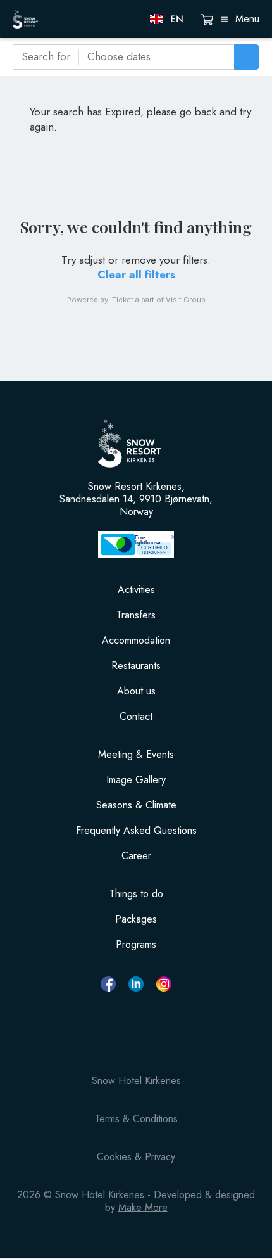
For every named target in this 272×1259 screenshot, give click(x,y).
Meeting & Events (136, 754)
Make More (143, 1207)
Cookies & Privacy (136, 1157)
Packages (136, 919)
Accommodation (136, 640)
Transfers (136, 615)
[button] (167, 19)
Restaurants (136, 666)
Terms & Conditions (136, 1119)
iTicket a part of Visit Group (158, 299)
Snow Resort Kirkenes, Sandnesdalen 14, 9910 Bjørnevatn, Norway (136, 499)
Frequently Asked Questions (136, 830)
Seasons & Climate (136, 805)
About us (136, 691)
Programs (136, 944)
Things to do (136, 894)
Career (136, 856)
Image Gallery (136, 780)
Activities (136, 590)
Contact (136, 716)
